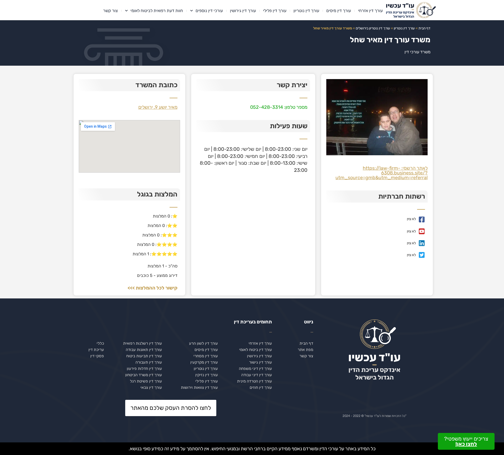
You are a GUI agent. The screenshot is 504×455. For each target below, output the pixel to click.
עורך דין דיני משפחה (255, 368)
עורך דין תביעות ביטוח (144, 356)
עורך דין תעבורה (148, 362)
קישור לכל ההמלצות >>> (152, 288)
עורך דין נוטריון (306, 10)
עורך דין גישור (260, 362)
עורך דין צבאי (151, 387)
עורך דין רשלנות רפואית (142, 343)
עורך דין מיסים (338, 10)
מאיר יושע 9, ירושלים (157, 107)
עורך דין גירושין (243, 10)
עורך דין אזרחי (370, 10)
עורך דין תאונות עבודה (144, 349)
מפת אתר (305, 349)
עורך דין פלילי (274, 10)
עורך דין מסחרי (205, 356)
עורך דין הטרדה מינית (254, 381)
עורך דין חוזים (261, 387)
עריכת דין (96, 349)
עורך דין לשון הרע (203, 343)
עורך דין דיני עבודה (256, 375)
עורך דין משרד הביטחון (143, 375)
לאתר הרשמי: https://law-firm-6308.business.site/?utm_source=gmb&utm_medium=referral (381, 172)
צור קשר (110, 10)
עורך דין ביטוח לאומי (255, 349)
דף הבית (424, 28)
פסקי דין (97, 356)
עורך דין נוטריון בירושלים (373, 28)
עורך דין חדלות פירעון (144, 368)
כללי (100, 343)
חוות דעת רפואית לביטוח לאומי (156, 10)
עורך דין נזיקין (206, 375)
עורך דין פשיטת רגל (146, 381)
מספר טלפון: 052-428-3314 (278, 107)
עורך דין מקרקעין (204, 362)
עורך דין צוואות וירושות (199, 387)
